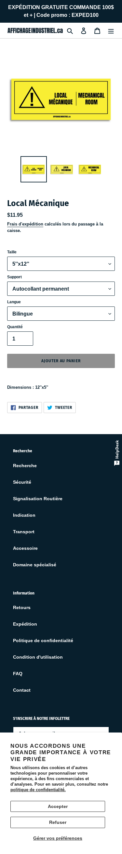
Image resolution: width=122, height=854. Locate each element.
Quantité (15, 327)
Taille (12, 252)
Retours (22, 607)
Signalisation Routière (37, 498)
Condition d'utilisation (38, 657)
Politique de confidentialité (43, 640)
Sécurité (22, 482)
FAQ (17, 673)
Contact (22, 690)
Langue (14, 302)
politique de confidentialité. (38, 789)
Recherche (25, 465)
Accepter (58, 806)
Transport (23, 531)
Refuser (57, 822)
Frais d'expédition (25, 224)
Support (14, 277)
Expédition (25, 624)
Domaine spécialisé (34, 564)
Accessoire (25, 548)
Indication (24, 515)
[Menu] (111, 30)
